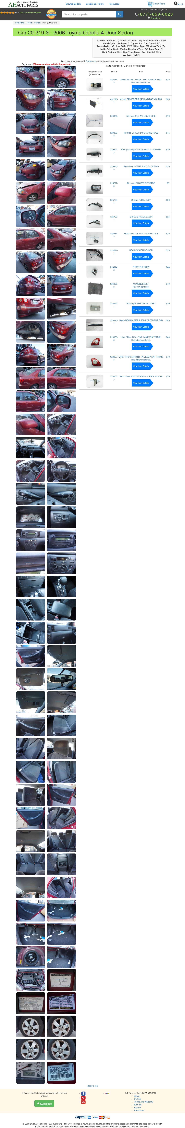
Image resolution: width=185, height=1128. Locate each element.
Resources (114, 3)
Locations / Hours (95, 3)
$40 (168, 337)
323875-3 (114, 235)
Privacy (137, 1107)
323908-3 (114, 338)
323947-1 (114, 305)
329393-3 (114, 134)
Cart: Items (158, 3)
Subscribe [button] (45, 1103)
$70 (168, 115)
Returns (137, 1104)
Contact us (91, 61)
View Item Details (141, 88)
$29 (168, 303)
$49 (168, 283)
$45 (168, 132)
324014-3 (114, 268)
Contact (137, 1098)
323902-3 (114, 378)
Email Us (155, 18)
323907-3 (114, 358)
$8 (168, 183)
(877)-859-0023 (155, 14)
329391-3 (114, 151)
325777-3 (114, 184)
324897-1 (114, 252)
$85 (168, 99)
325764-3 (114, 81)
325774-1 (114, 201)
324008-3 (114, 285)
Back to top (92, 1085)
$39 (168, 376)
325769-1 (114, 218)
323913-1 (114, 322)
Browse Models (73, 3)
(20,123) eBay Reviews (30, 12)
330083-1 (114, 117)
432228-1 (114, 100)
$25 (168, 79)
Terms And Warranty (143, 1101)
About (180, 4)
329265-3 (114, 168)
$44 (168, 267)
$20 (168, 199)
